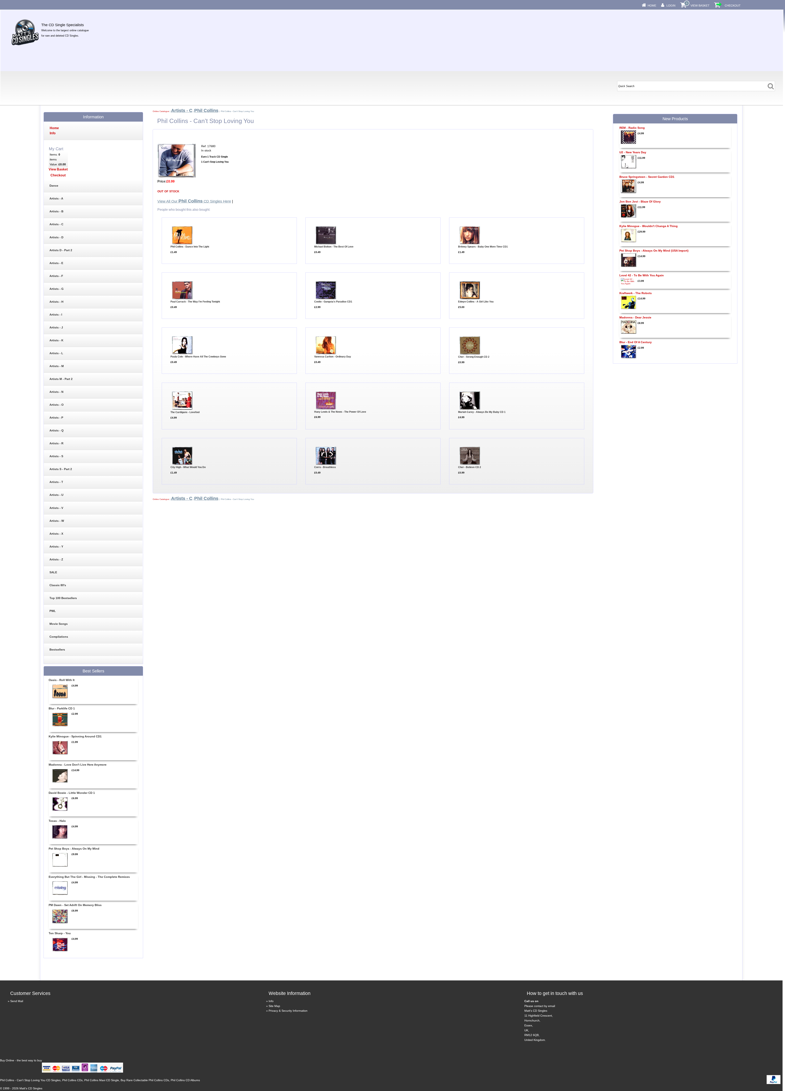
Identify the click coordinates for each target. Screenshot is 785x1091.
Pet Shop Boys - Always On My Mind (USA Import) (654, 250)
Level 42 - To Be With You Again (641, 275)
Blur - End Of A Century (635, 342)
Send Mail (16, 1001)
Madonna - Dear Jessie (635, 317)
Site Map (274, 1006)
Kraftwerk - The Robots (635, 293)
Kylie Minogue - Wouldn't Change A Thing (648, 226)
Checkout (733, 5)
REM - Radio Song (632, 127)
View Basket (700, 5)
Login (670, 5)
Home (652, 5)
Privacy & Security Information (288, 1010)
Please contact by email (539, 1006)
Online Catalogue (161, 111)
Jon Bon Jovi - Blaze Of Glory (640, 201)
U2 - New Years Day (632, 152)
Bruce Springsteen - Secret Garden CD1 (646, 176)
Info (271, 1001)
